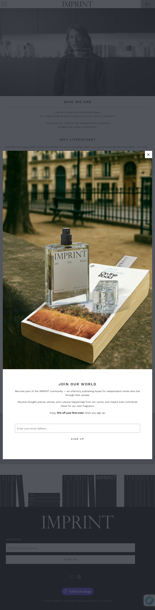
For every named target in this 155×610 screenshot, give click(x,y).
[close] (148, 154)
